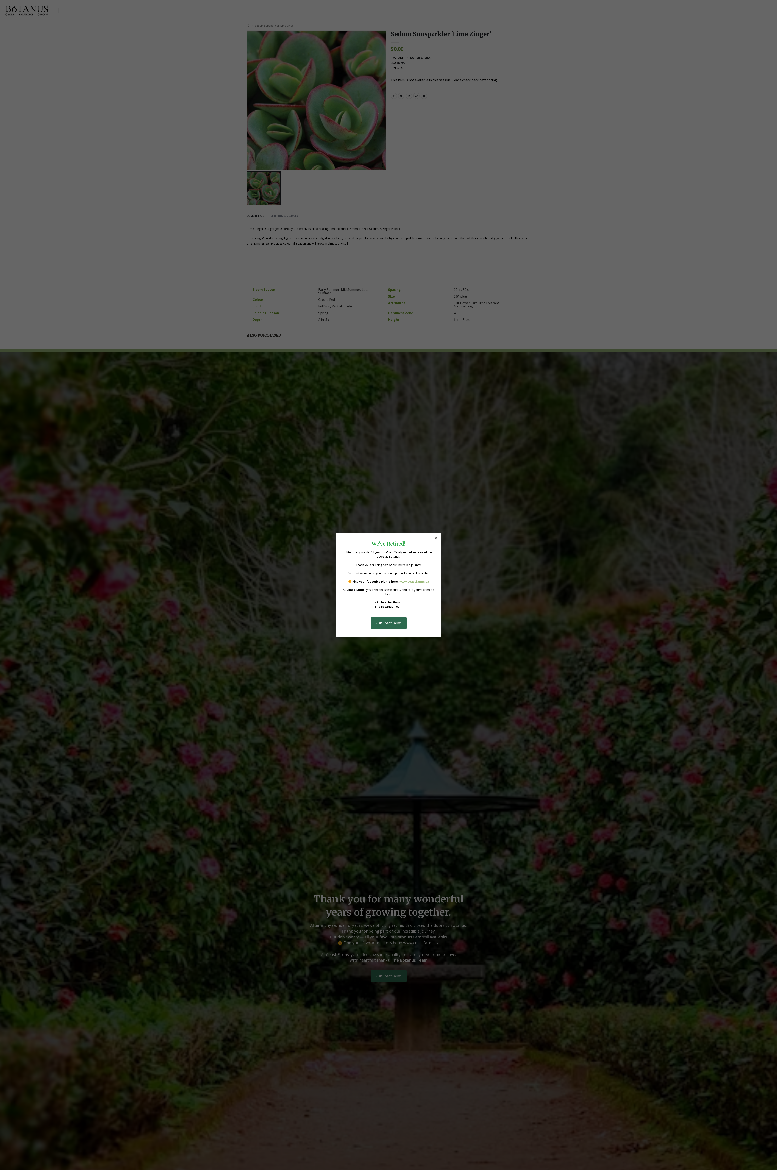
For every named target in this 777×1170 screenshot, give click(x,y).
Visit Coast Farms (389, 623)
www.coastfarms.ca (414, 581)
